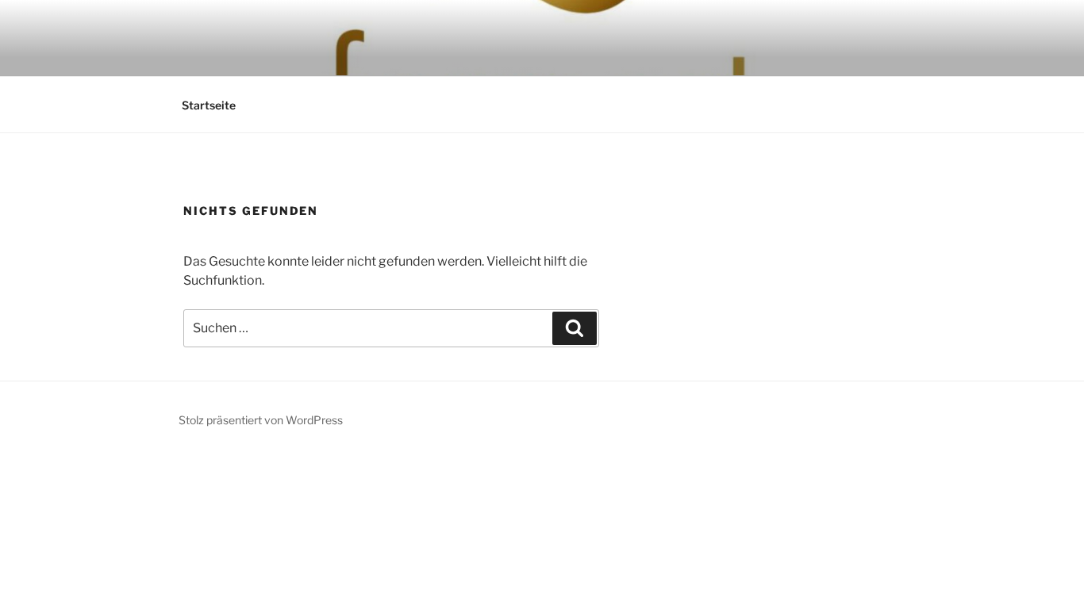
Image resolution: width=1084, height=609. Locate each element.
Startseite (209, 105)
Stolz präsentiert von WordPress (261, 420)
